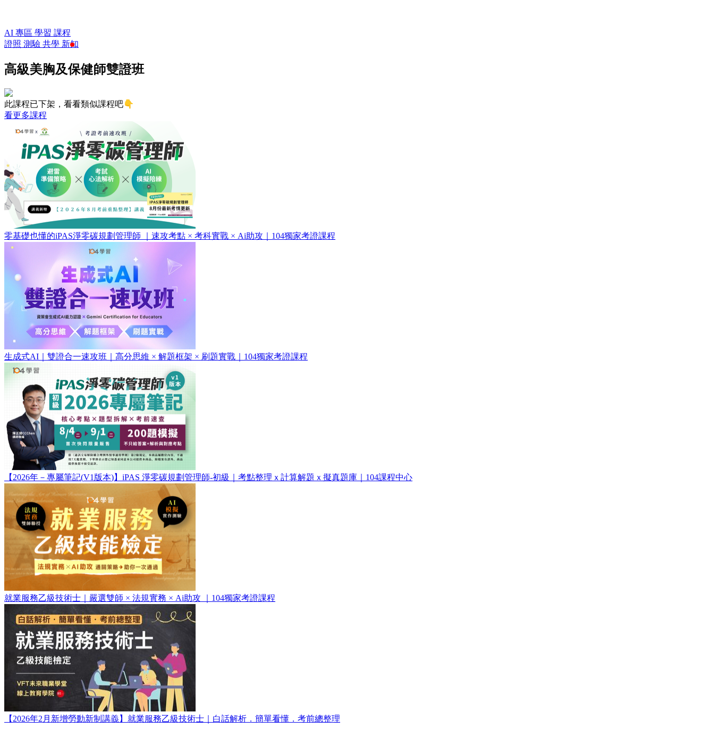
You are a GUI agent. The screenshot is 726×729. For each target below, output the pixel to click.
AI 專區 (19, 32)
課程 (62, 32)
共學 (52, 43)
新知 (70, 43)
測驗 (33, 43)
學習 (44, 32)
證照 (13, 43)
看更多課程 (25, 115)
